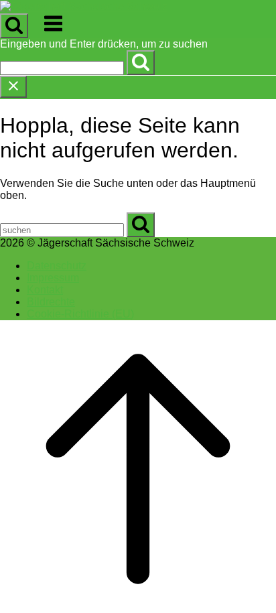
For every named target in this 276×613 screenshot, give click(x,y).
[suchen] (141, 62)
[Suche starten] (14, 25)
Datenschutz (56, 265)
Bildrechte (51, 302)
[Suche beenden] (13, 87)
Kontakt (45, 289)
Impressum (53, 277)
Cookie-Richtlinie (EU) (80, 314)
